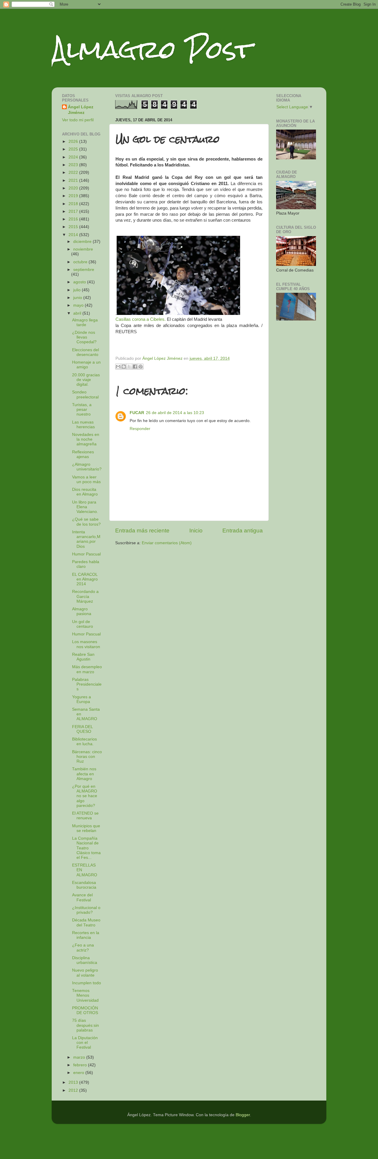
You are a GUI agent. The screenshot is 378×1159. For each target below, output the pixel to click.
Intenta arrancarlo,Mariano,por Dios (86, 539)
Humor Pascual (86, 554)
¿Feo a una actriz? (83, 947)
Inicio (196, 530)
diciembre (83, 241)
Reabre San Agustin (83, 656)
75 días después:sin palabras (85, 1025)
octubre (81, 262)
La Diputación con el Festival (85, 1043)
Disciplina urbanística (84, 960)
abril (77, 313)
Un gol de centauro (82, 624)
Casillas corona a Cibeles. (140, 319)
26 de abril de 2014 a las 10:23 (175, 413)
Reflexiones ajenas (83, 454)
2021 (74, 180)
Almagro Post (152, 49)
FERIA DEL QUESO (82, 729)
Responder (140, 428)
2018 (74, 204)
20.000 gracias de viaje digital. (86, 380)
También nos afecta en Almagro (84, 774)
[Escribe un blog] (124, 367)
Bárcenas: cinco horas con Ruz (87, 757)
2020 (74, 188)
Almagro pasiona (81, 611)
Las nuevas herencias (83, 424)
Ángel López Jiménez (80, 110)
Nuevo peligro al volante (85, 972)
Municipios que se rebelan (86, 828)
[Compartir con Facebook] (135, 367)
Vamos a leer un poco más (86, 479)
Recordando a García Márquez (85, 596)
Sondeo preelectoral (85, 394)
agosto (80, 282)
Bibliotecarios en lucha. (84, 741)
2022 (74, 172)
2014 (74, 235)
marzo (79, 1057)
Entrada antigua (242, 530)
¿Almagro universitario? (87, 466)
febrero (80, 1065)
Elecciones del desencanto (85, 352)
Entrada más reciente (142, 530)
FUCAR (137, 413)
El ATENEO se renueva (85, 815)
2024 (74, 157)
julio (77, 290)
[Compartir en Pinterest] (141, 367)
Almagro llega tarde (85, 322)
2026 (74, 141)
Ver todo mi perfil (78, 120)
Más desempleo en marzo (87, 669)
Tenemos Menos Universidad (85, 995)
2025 (74, 149)
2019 (74, 196)
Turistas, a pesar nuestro (82, 409)
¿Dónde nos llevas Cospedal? (84, 337)
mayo (79, 305)
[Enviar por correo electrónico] (118, 367)
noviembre (83, 249)
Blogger (243, 1115)
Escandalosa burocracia (84, 885)
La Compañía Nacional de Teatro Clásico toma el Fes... (86, 848)
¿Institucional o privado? (86, 910)
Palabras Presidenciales (87, 684)
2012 (74, 1090)
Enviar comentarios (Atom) (167, 543)
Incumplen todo (86, 983)
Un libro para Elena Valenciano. (85, 507)
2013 (74, 1082)
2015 (74, 227)
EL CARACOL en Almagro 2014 (85, 579)
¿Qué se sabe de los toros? (86, 521)
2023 (74, 165)
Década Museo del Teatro (86, 922)
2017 (74, 211)
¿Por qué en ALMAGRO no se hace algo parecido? (84, 796)
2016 (74, 219)
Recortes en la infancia (85, 935)
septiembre (83, 269)
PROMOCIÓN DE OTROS (85, 1010)
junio (78, 297)
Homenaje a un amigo (86, 364)
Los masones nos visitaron (86, 644)
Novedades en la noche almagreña (85, 439)
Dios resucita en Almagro (85, 491)
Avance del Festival (82, 897)
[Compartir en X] (129, 367)
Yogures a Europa (81, 699)
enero (79, 1072)
